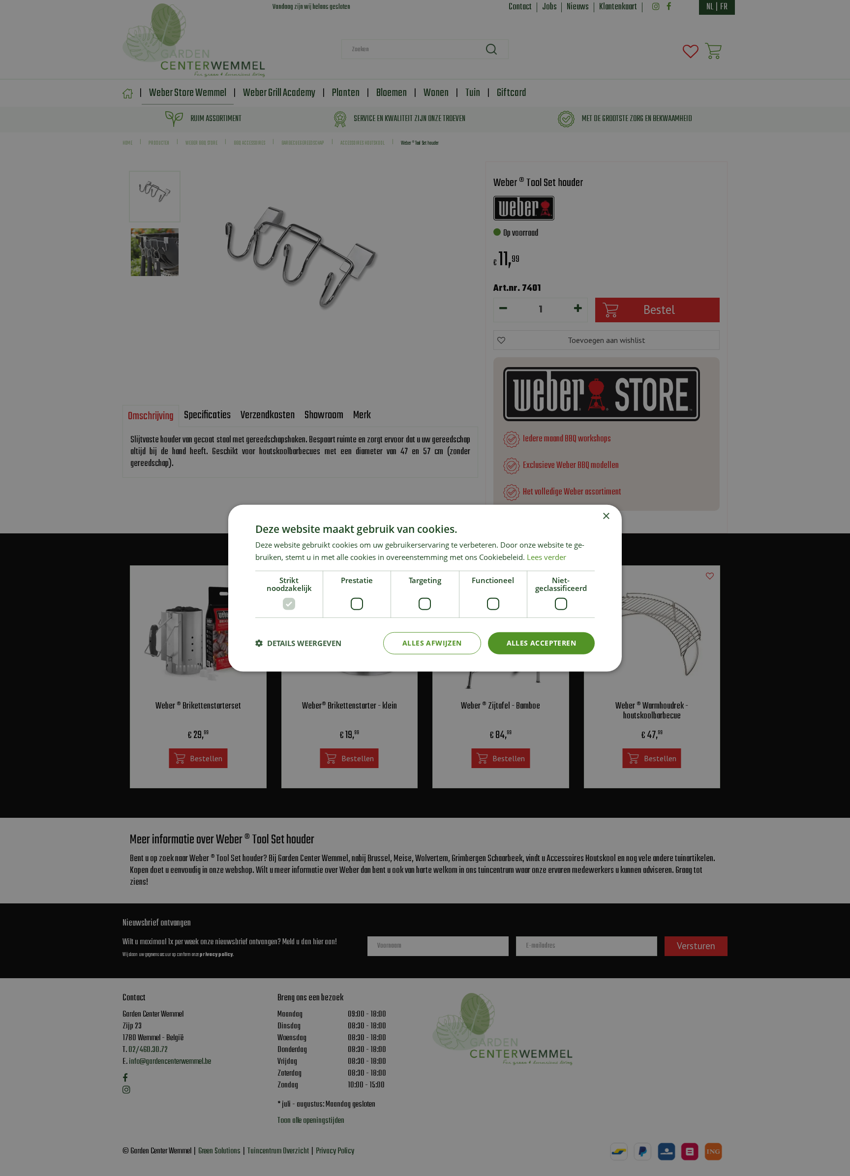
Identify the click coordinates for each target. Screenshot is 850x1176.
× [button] (605, 516)
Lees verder (546, 557)
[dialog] (425, 588)
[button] (298, 643)
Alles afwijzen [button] (432, 643)
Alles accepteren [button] (541, 643)
